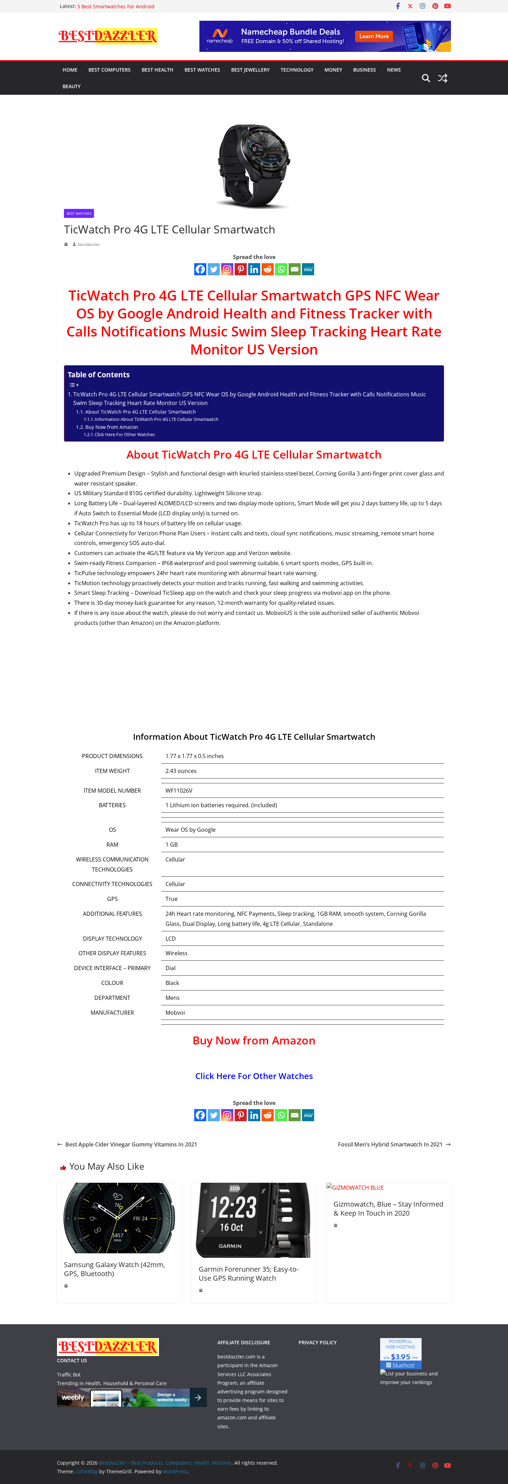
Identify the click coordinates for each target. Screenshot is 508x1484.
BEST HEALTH (157, 69)
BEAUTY (72, 86)
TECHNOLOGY (297, 69)
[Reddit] (268, 269)
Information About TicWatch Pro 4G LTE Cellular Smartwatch (156, 419)
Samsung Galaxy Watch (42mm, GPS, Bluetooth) (114, 1269)
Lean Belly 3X (92, 6)
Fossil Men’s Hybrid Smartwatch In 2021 (390, 1144)
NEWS (394, 69)
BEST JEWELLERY (250, 69)
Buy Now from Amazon (111, 427)
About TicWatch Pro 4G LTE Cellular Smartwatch (140, 411)
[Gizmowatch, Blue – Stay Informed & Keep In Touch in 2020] (355, 1187)
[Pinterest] (241, 269)
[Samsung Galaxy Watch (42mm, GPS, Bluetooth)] (119, 1187)
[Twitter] (214, 269)
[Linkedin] (254, 269)
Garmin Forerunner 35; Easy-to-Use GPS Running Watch (249, 1273)
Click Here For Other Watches (125, 434)
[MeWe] (308, 269)
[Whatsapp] (281, 269)
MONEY (333, 69)
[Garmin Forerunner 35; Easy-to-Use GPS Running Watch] (254, 1187)
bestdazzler (89, 244)
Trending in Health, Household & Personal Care (112, 1383)
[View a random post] (442, 78)
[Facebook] (200, 269)
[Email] (295, 269)
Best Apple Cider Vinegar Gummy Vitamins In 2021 (131, 1144)
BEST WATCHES (202, 69)
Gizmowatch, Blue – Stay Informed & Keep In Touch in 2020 (388, 1208)
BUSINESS (364, 69)
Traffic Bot (69, 1374)
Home (70, 69)
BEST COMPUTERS (109, 69)
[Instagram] (227, 269)
